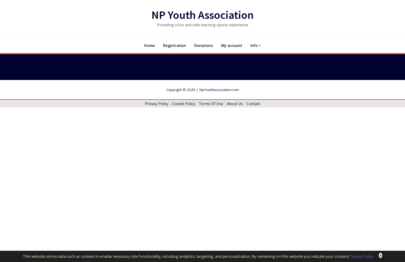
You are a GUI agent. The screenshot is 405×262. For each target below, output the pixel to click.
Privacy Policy (157, 103)
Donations (203, 45)
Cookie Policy (361, 256)
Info (254, 45)
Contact (253, 103)
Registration (174, 45)
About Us (235, 103)
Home (149, 45)
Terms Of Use (211, 103)
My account (231, 45)
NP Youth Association (202, 15)
